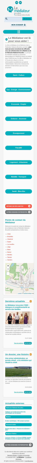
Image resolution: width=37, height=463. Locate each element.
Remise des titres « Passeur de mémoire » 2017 (17, 429)
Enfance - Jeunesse (18, 119)
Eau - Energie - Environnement (19, 90)
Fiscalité (18, 148)
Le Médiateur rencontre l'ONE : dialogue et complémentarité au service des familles (17, 307)
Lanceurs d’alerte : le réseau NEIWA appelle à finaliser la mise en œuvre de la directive (18, 438)
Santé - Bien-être (18, 191)
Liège (8, 247)
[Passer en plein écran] (8, 273)
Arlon (8, 234)
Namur (9, 252)
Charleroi (10, 239)
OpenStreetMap (27, 293)
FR (16, 2)
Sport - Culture (18, 75)
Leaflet (19, 293)
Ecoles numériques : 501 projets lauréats (17, 421)
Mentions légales (12, 455)
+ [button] (8, 265)
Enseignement (18, 133)
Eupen (9, 241)
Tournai (9, 257)
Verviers (9, 260)
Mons (8, 249)
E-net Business (29, 461)
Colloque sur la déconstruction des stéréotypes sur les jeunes (15, 412)
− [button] (8, 269)
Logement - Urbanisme (19, 162)
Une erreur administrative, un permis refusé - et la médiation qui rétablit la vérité (18, 360)
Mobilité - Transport (18, 177)
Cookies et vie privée (24, 455)
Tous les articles (18, 343)
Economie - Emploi (18, 104)
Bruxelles (10, 236)
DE (20, 2)
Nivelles (9, 254)
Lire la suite (27, 343)
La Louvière (10, 244)
